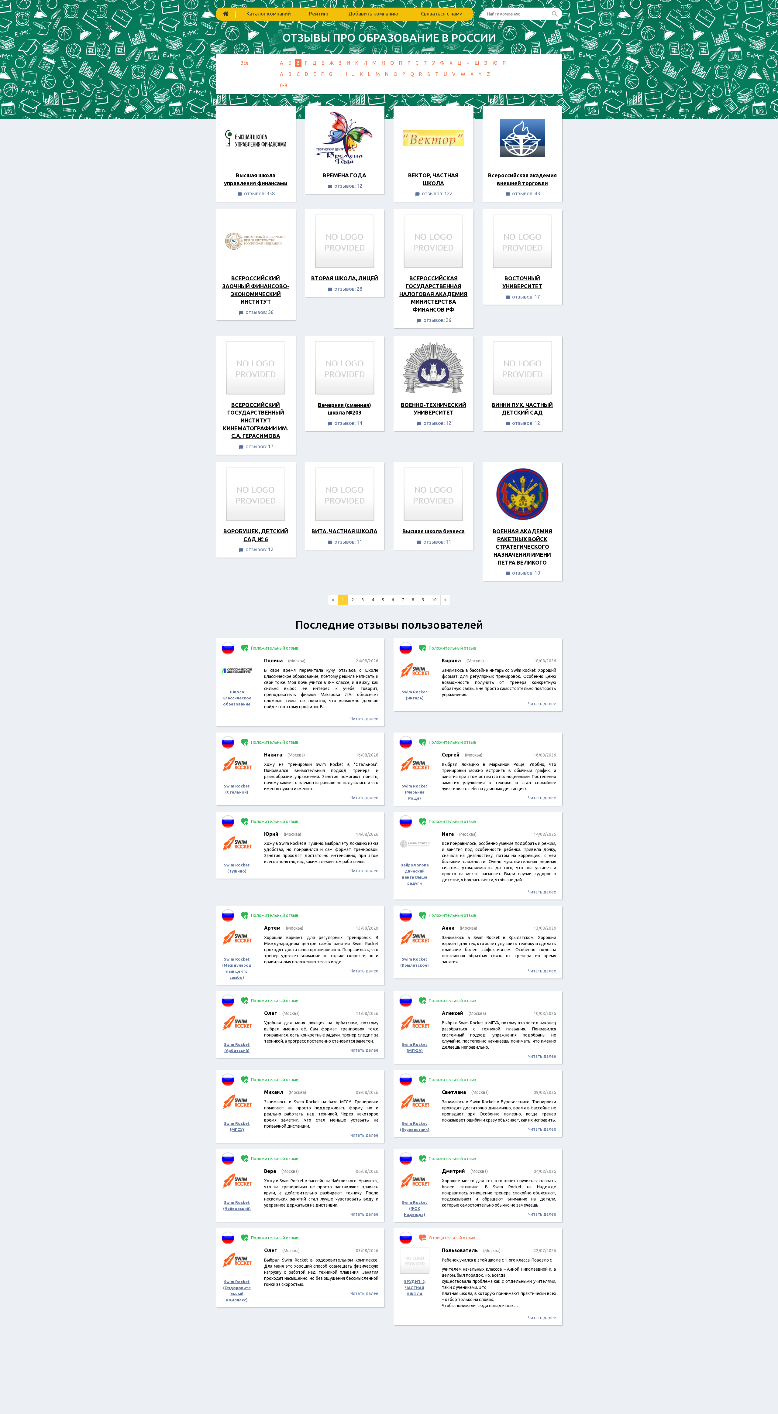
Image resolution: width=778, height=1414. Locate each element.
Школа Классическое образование (236, 698)
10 (434, 599)
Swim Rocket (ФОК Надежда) (414, 1208)
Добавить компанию (373, 13)
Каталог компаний (268, 13)
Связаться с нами (442, 13)
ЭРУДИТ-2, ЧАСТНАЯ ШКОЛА (414, 1287)
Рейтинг (319, 13)
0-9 (283, 85)
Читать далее (364, 718)
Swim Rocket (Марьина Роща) (414, 792)
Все (244, 63)
